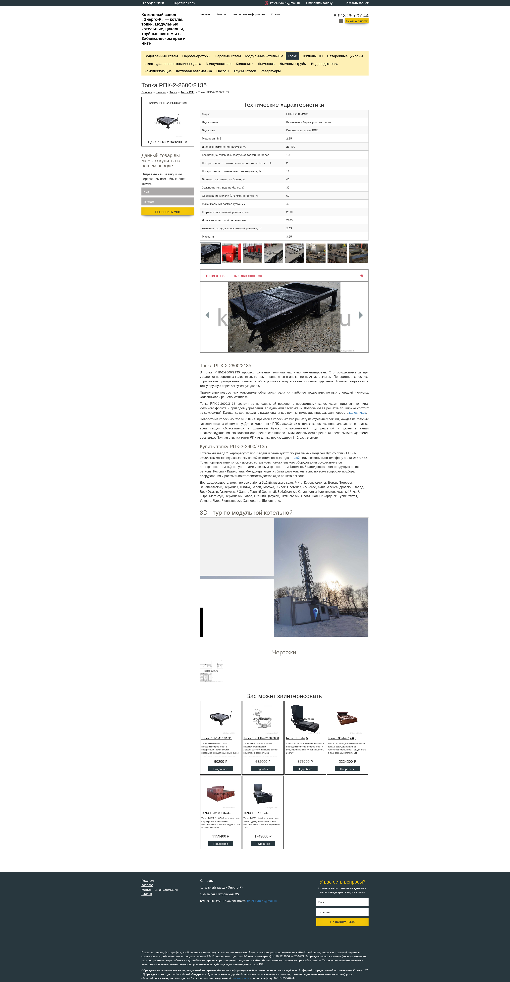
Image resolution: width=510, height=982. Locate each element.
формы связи (240, 978)
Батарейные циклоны (345, 55)
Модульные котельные (264, 55)
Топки (292, 55)
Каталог (222, 14)
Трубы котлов (244, 70)
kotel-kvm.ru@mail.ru (262, 901)
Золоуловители (218, 63)
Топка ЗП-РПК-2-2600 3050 (261, 738)
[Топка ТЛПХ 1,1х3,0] (262, 794)
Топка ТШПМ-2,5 (297, 738)
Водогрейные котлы (161, 55)
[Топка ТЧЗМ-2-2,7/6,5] (347, 719)
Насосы (222, 70)
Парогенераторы (196, 55)
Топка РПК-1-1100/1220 (216, 738)
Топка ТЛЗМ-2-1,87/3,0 (216, 813)
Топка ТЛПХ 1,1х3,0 (256, 813)
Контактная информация (249, 14)
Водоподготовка (324, 63)
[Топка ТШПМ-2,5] (305, 719)
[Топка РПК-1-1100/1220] (220, 719)
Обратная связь (184, 3)
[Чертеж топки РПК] (211, 670)
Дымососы (266, 63)
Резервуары (271, 70)
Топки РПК (187, 92)
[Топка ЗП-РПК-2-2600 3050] (262, 719)
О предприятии (152, 3)
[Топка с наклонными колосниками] (284, 317)
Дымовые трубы (293, 63)
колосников (357, 412)
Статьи (275, 14)
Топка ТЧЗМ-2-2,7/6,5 (342, 738)
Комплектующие (158, 70)
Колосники (244, 63)
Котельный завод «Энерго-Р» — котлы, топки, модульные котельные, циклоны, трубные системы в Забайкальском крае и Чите (163, 28)
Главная (205, 14)
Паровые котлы (228, 55)
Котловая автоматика (194, 70)
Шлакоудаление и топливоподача (172, 63)
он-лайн (295, 457)
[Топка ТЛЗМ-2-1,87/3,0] (220, 794)
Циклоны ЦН (312, 55)
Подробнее (220, 769)
